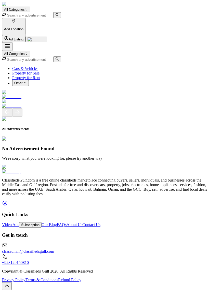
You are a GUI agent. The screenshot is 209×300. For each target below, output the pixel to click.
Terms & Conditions (41, 280)
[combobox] (16, 9)
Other (18, 83)
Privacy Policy (13, 280)
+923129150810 (15, 262)
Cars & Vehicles (25, 68)
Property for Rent (26, 78)
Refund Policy (69, 280)
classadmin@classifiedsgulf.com (28, 251)
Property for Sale (26, 73)
